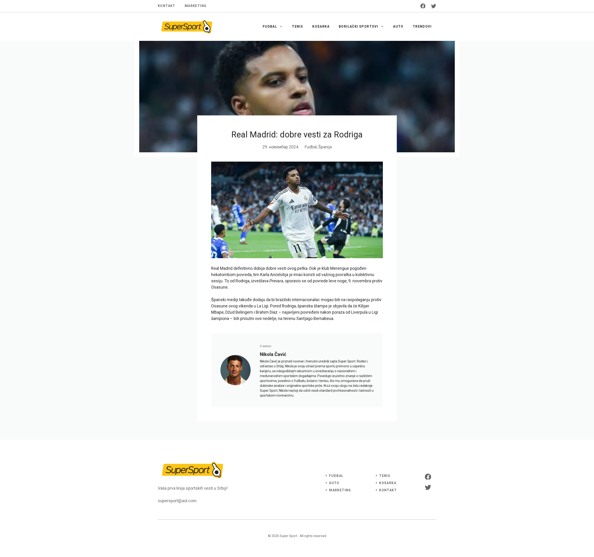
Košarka (320, 26)
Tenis (297, 26)
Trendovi (422, 26)
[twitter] (433, 6)
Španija (325, 146)
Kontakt (166, 6)
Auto (398, 26)
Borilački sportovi (358, 26)
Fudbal (270, 26)
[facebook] (423, 6)
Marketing (196, 6)
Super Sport (288, 536)
